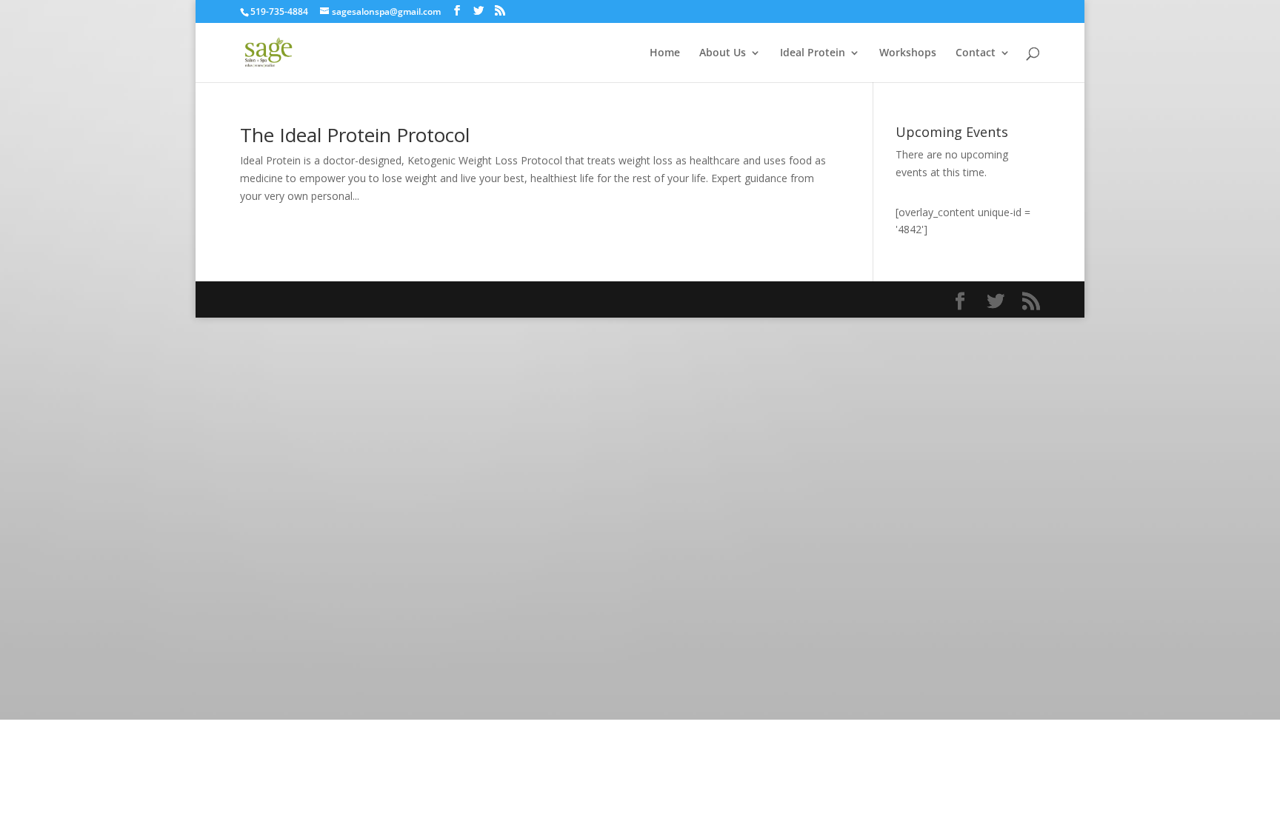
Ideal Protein (812, 53)
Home (665, 53)
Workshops (907, 53)
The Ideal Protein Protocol (355, 134)
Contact (976, 53)
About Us (722, 53)
